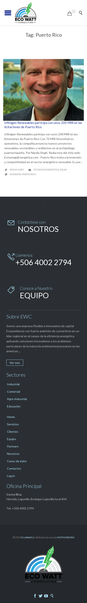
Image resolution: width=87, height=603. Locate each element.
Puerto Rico (29, 174)
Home (11, 417)
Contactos (14, 468)
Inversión (15, 174)
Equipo (11, 439)
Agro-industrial (17, 399)
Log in (11, 476)
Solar (63, 169)
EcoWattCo (28, 537)
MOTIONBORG (66, 537)
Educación (13, 406)
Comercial (13, 391)
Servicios (13, 424)
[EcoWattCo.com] (41, 12)
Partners (13, 446)
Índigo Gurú (17, 169)
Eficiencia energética (46, 169)
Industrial (13, 384)
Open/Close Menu (8, 12)
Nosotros (13, 453)
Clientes (12, 431)
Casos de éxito (17, 461)
